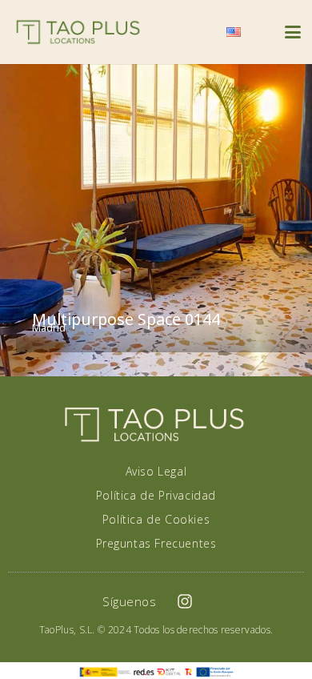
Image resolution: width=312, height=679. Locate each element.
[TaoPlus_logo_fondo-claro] (78, 32)
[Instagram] (185, 601)
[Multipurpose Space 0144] (156, 220)
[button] (195, 32)
